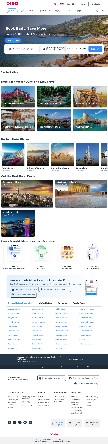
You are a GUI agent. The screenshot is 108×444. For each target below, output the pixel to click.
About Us (74, 397)
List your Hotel (59, 397)
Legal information (77, 413)
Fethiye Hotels (62, 339)
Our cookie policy (92, 397)
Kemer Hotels (13, 348)
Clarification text (77, 407)
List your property (79, 4)
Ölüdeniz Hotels (62, 313)
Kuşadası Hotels (87, 344)
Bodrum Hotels (13, 331)
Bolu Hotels (36, 339)
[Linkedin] (25, 422)
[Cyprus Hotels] (90, 130)
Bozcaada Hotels (87, 313)
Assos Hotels (37, 348)
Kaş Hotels (85, 339)
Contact (64, 367)
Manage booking (44, 367)
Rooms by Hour (86, 11)
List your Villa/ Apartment (59, 400)
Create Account (43, 405)
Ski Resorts (46, 11)
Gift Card (41, 397)
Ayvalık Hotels (13, 322)
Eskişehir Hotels (38, 322)
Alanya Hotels (13, 318)
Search (95, 49)
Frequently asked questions (28, 397)
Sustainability (75, 399)
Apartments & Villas (65, 11)
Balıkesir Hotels (14, 339)
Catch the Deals (13, 40)
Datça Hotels (13, 344)
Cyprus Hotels (61, 326)
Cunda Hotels (61, 318)
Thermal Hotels (29, 11)
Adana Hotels (86, 326)
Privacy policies (76, 410)
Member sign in (43, 402)
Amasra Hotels (61, 322)
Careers (88, 405)
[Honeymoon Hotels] (54, 107)
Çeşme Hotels (37, 309)
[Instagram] (14, 422)
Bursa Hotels (37, 326)
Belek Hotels (86, 335)
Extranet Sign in (59, 423)
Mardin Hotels (37, 318)
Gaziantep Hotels (87, 309)
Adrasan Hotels (86, 318)
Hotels (13, 11)
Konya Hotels (13, 335)
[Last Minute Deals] (90, 107)
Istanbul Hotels (14, 309)
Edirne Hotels (37, 344)
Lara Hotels (36, 331)
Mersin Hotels (61, 335)
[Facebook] (9, 422)
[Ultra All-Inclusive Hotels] (18, 130)
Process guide (27, 406)
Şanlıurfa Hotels (62, 331)
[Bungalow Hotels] (54, 130)
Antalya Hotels (13, 313)
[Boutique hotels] (18, 107)
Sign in (97, 4)
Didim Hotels (61, 348)
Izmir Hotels (12, 326)
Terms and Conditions (75, 403)
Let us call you (22, 367)
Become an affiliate (84, 367)
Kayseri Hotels (37, 335)
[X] (20, 422)
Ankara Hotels (37, 313)
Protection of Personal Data (27, 402)
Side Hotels (60, 309)
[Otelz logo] (12, 4)
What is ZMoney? (44, 399)
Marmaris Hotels (87, 331)
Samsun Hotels (62, 344)
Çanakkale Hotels (87, 322)
